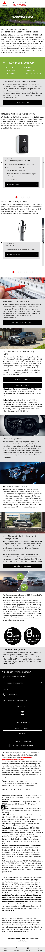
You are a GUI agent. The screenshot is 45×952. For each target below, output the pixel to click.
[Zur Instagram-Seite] (22, 713)
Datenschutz (28, 741)
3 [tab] (29, 197)
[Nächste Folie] (43, 163)
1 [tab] (16, 197)
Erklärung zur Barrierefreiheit (22, 745)
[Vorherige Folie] (2, 163)
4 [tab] (32, 272)
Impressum (15, 741)
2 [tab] (22, 197)
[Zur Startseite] (16, 4)
